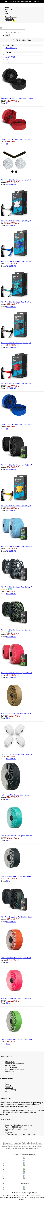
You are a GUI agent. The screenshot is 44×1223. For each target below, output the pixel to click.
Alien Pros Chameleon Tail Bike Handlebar (16, 917)
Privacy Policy (10, 1062)
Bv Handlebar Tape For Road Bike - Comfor (17, 98)
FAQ (6, 11)
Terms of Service (11, 1067)
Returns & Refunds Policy (14, 1064)
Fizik (7, 62)
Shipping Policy (10, 1065)
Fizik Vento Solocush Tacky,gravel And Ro (16, 836)
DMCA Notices (10, 1071)
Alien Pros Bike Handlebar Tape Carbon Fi (16, 587)
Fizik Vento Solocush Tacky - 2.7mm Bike (16, 998)
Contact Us (9, 19)
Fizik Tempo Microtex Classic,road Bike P (16, 876)
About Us (8, 9)
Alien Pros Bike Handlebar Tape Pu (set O (16, 465)
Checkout (8, 21)
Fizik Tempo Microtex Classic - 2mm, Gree (16, 1039)
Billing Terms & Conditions (14, 1069)
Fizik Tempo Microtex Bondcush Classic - (16, 795)
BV (7, 59)
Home (7, 8)
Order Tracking (11, 17)
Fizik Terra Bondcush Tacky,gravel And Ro (16, 713)
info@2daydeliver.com (18, 1129)
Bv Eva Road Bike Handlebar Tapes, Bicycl (16, 139)
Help (6, 13)
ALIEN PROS (10, 57)
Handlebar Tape (11, 48)
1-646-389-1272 (16, 1127)
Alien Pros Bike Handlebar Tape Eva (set (16, 180)
